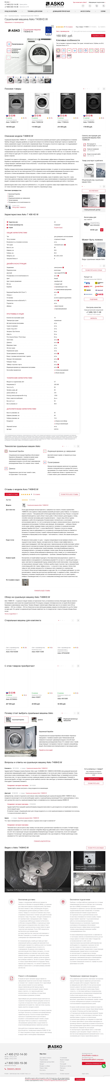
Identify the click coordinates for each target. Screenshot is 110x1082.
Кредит (42, 1064)
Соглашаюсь (80, 1079)
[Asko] (55, 4)
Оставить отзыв (12, 494)
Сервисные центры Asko (47, 1062)
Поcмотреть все (93, 783)
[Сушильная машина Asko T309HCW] (42, 103)
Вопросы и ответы (65, 1066)
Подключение (44, 1059)
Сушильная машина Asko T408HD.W (36, 768)
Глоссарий (63, 1064)
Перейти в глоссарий (45, 750)
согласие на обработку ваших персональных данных (38, 1079)
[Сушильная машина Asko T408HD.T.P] (16, 103)
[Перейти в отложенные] (83, 6)
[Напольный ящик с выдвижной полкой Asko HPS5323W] (68, 635)
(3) (77, 118)
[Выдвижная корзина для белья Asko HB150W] (68, 680)
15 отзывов (69, 27)
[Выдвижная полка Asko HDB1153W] (42, 635)
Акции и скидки (64, 1059)
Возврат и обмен (45, 1066)
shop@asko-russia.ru (90, 1055)
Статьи (62, 1062)
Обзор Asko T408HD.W (19, 207)
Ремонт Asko (43, 1068)
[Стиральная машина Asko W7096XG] (16, 680)
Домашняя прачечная (61, 11)
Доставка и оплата (45, 1057)
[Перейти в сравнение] (90, 6)
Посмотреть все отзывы (69, 494)
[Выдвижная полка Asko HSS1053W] (16, 635)
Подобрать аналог (98, 35)
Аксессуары (85, 11)
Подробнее (93, 299)
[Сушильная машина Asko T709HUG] (68, 103)
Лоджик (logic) (58, 227)
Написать (93, 318)
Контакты (42, 1070)
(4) (26, 695)
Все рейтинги (93, 191)
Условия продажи (64, 1073)
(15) (51, 118)
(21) (26, 118)
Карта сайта (85, 1073)
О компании (63, 1057)
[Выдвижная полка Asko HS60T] (42, 680)
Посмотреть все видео (96, 848)
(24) (26, 647)
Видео (62, 1070)
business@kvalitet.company (93, 1059)
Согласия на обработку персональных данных (55, 1080)
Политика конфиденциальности (48, 1073)
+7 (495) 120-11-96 (93, 312)
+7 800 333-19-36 (11, 7)
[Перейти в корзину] (96, 6)
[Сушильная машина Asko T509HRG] (94, 103)
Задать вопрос (93, 779)
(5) (103, 118)
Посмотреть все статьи (93, 270)
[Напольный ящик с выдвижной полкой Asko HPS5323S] (87, 224)
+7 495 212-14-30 (11, 4)
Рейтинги (62, 1068)
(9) (51, 647)
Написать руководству (94, 1063)
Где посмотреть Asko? (80, 2)
